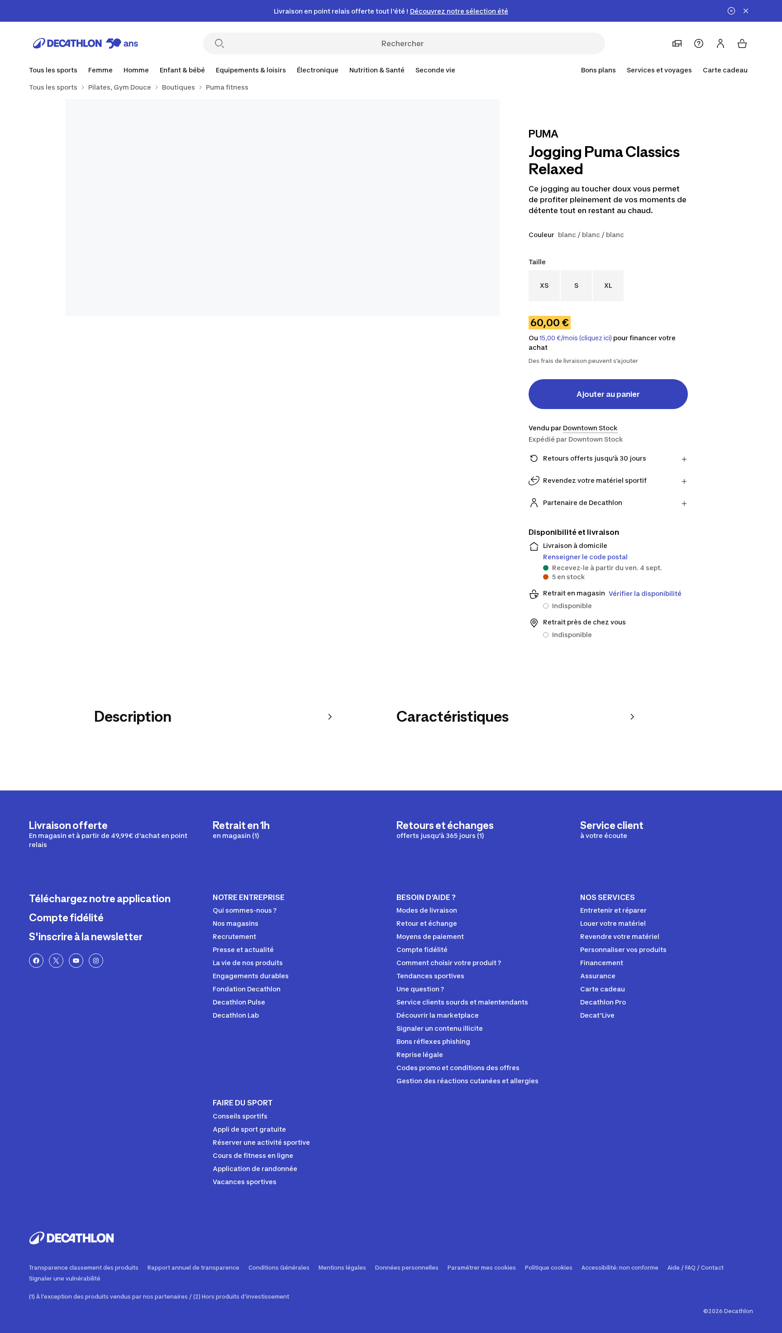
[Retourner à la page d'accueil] (85, 43)
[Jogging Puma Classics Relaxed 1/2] (391, 207)
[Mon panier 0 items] (742, 43)
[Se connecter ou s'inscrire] (720, 43)
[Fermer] (746, 11)
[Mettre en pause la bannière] (731, 11)
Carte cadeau (725, 70)
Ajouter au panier (608, 394)
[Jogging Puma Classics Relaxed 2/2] (173, 207)
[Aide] (699, 43)
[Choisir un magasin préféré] (677, 43)
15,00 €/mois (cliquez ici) (575, 338)
